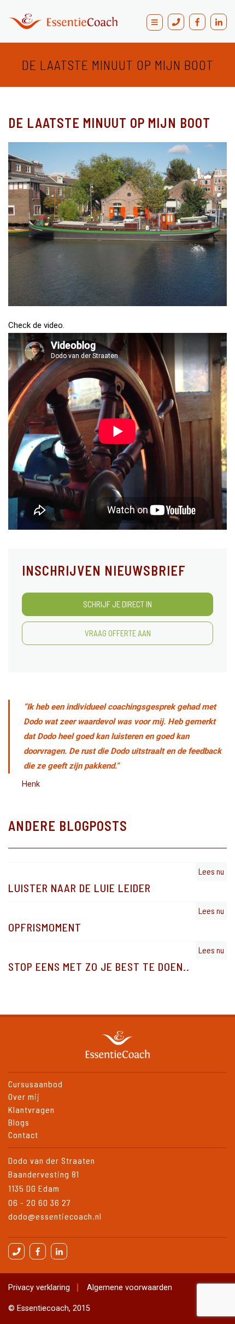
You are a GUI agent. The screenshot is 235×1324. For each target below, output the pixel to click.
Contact (26, 20)
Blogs (19, 1122)
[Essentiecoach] (63, 21)
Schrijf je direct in (117, 604)
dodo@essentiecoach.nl (55, 1216)
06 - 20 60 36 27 (39, 1202)
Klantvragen (31, 1109)
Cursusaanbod (35, 1084)
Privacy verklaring (39, 1287)
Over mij (24, 1096)
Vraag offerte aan (118, 633)
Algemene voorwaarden (129, 1287)
